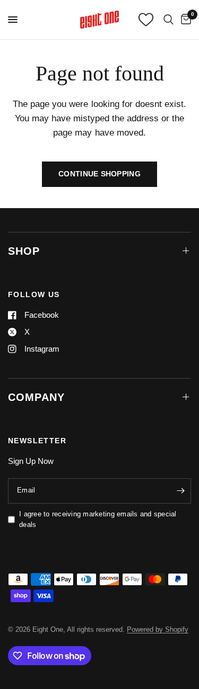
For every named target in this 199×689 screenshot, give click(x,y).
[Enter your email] (180, 491)
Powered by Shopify (157, 629)
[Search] (168, 19)
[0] (184, 19)
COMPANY (36, 397)
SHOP (24, 251)
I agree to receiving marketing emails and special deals (98, 519)
